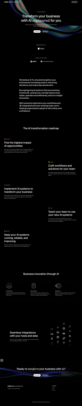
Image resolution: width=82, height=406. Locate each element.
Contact (53, 390)
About (53, 388)
